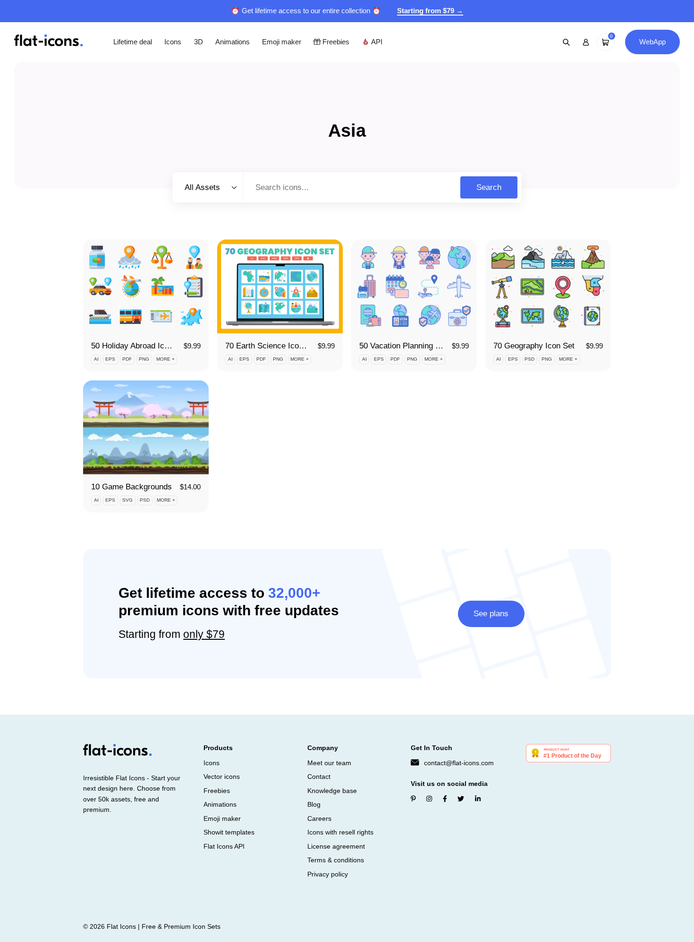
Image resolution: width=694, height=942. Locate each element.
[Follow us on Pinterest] (413, 798)
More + (165, 359)
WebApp (652, 42)
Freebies (335, 42)
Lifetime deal (132, 42)
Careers (319, 818)
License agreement (336, 846)
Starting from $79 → (430, 11)
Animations (232, 42)
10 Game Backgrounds (131, 486)
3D (198, 42)
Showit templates (228, 832)
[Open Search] (567, 42)
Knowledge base (332, 790)
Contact (318, 776)
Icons (172, 42)
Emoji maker (281, 42)
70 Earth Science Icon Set (271, 345)
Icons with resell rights (340, 832)
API (375, 42)
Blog (314, 804)
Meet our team (329, 763)
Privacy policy (327, 874)
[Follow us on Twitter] (460, 798)
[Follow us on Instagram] (429, 798)
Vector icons (221, 776)
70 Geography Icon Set (534, 345)
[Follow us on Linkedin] (478, 798)
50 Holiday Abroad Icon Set (139, 345)
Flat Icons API (224, 846)
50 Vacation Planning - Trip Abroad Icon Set (435, 345)
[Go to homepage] (48, 41)
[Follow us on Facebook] (445, 798)
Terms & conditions (335, 860)
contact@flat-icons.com (459, 763)
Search (488, 187)
